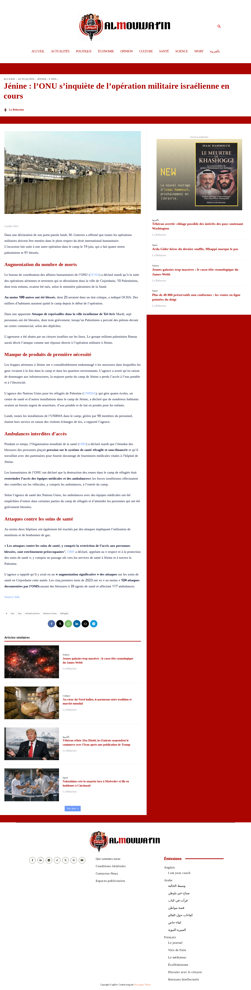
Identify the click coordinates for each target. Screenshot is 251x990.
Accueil (9, 79)
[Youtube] (82, 860)
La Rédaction (16, 109)
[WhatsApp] (68, 623)
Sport (65, 777)
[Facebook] (51, 623)
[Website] (74, 860)
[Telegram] (93, 623)
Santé (154, 291)
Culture (66, 696)
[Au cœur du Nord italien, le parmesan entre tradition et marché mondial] (31, 703)
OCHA (94, 274)
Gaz (19, 613)
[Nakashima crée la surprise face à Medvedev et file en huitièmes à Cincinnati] (31, 784)
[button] (219, 26)
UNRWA (90, 393)
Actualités (26, 79)
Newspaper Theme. (142, 984)
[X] (60, 623)
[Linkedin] (76, 623)
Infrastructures (32, 613)
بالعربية (66, 737)
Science (66, 654)
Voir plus (71, 808)
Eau (12, 613)
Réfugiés (64, 613)
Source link (12, 596)
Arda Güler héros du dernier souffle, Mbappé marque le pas (195, 249)
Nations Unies (50, 613)
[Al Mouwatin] (125, 26)
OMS (82, 443)
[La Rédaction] (6, 110)
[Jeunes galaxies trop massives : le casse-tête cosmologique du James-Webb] (31, 661)
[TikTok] (57, 860)
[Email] (85, 623)
